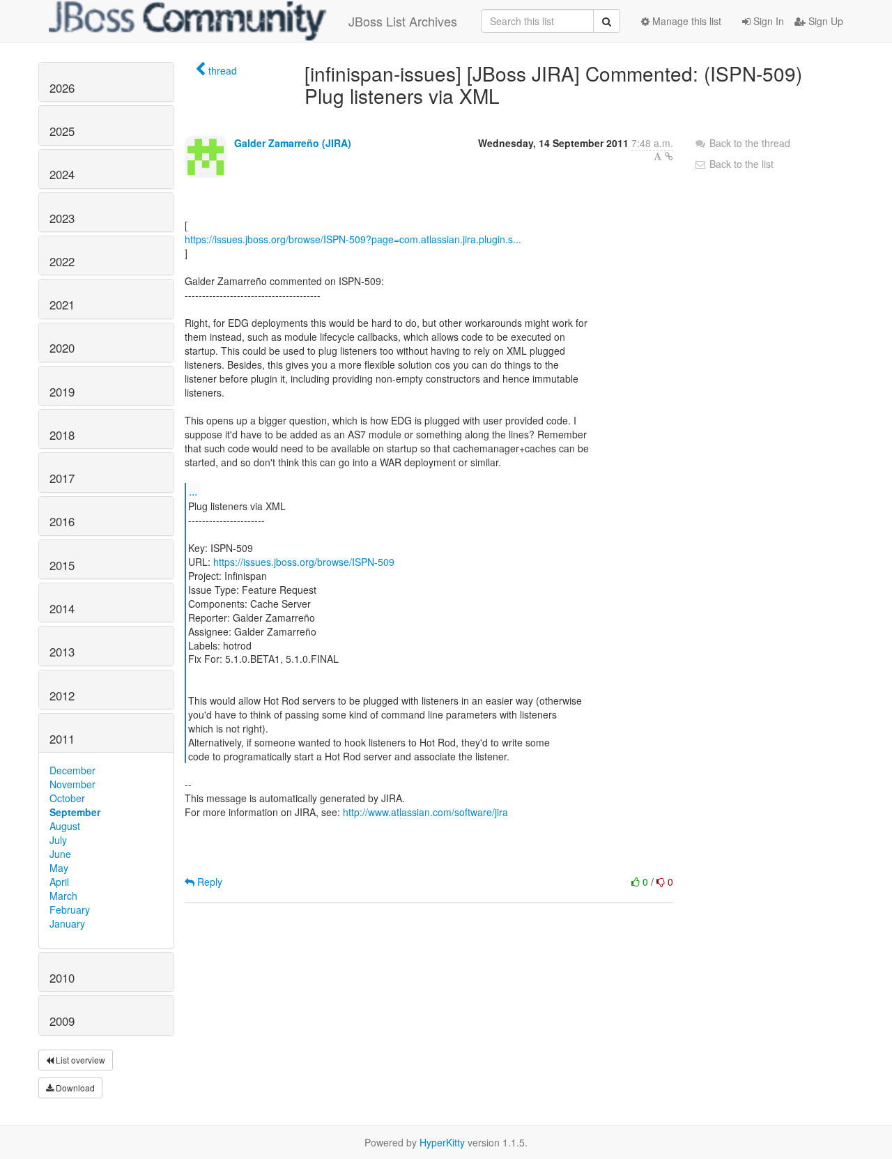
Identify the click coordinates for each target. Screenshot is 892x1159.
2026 (62, 87)
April (59, 882)
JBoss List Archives (402, 21)
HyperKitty (442, 1142)
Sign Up (824, 21)
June (60, 854)
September (74, 812)
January (67, 923)
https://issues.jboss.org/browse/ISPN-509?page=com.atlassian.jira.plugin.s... (353, 239)
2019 (62, 391)
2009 (62, 1021)
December (72, 770)
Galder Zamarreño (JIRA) (292, 143)
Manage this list (685, 21)
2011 (62, 738)
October (67, 798)
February (69, 909)
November (72, 784)
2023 (62, 218)
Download (74, 1087)
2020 (62, 347)
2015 (62, 565)
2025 (62, 131)
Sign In (767, 21)
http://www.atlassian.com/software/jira (425, 812)
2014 (62, 608)
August (64, 826)
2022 (62, 261)
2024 (62, 174)
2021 (62, 304)
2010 (62, 977)
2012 (62, 695)
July (58, 840)
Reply (208, 882)
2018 (62, 435)
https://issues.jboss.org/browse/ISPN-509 (303, 562)
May (58, 868)
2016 (62, 521)
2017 (62, 478)
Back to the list (740, 164)
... (193, 491)
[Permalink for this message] (669, 156)
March (63, 896)
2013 (62, 651)
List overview (79, 1060)
